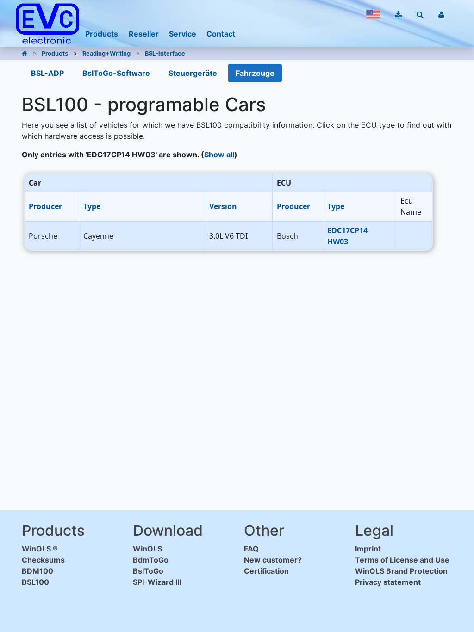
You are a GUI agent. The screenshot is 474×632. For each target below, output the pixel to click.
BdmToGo (150, 559)
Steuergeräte (192, 73)
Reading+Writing (106, 53)
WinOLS (147, 548)
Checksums (43, 559)
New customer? (273, 559)
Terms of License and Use (402, 559)
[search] (420, 14)
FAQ (251, 548)
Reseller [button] (144, 33)
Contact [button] (220, 33)
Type (91, 206)
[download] (398, 14)
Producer (45, 206)
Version (223, 206)
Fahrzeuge (255, 73)
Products (55, 53)
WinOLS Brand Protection (401, 571)
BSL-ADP (47, 73)
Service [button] (182, 33)
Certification (266, 571)
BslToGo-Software (116, 73)
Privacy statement (388, 582)
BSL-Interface (165, 53)
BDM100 (37, 571)
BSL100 (35, 582)
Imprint (368, 548)
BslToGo (148, 571)
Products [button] (101, 33)
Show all (219, 154)
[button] (373, 14)
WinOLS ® (40, 548)
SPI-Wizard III (157, 582)
